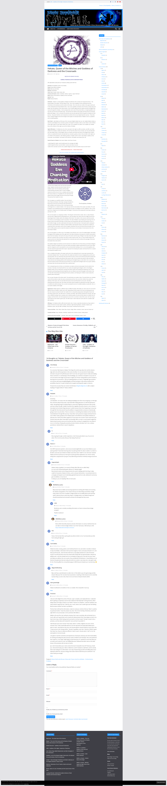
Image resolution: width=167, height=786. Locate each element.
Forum (101, 5)
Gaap (103, 162)
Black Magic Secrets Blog (112, 756)
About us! (52, 28)
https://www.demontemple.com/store (64, 527)
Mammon (104, 201)
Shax (103, 259)
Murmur (103, 210)
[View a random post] (119, 28)
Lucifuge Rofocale (105, 195)
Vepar (103, 285)
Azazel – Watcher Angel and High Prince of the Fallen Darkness (83, 764)
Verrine (103, 287)
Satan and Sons (110, 763)
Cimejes (103, 132)
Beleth (103, 111)
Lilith (101, 47)
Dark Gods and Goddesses (52, 65)
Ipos (102, 184)
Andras (103, 83)
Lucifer (103, 192)
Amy (102, 81)
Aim (102, 72)
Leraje (103, 188)
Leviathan (104, 190)
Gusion (103, 171)
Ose (102, 223)
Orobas (103, 220)
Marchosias (104, 207)
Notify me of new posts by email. (54, 714)
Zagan (103, 298)
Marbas (103, 205)
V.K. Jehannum (110, 770)
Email (48, 695)
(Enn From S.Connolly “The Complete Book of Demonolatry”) (72, 152)
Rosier (103, 242)
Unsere (103, 268)
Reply (51, 390)
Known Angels (102, 51)
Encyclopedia (107, 5)
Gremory (103, 169)
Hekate (60, 65)
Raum (103, 238)
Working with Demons (104, 303)
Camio (103, 128)
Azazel (103, 94)
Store (112, 5)
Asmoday (104, 89)
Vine (102, 289)
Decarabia (104, 141)
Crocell (103, 134)
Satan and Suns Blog (111, 758)
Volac (103, 291)
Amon (103, 78)
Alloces (103, 74)
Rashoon (103, 235)
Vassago (103, 283)
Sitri (102, 261)
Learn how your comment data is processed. (77, 719)
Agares (103, 70)
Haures (103, 180)
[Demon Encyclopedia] (47, 28)
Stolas (103, 263)
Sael (102, 248)
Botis (103, 119)
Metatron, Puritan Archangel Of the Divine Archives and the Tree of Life (58, 326)
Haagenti (103, 175)
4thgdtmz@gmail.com (82, 386)
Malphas (103, 199)
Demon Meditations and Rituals (106, 49)
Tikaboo (109, 772)
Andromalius (104, 87)
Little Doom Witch (111, 774)
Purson (103, 231)
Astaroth (103, 91)
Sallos (103, 250)
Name (48, 689)
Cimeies (103, 130)
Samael (103, 63)
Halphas (103, 177)
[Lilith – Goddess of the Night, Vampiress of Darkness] (89, 335)
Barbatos (103, 104)
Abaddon (104, 55)
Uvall (103, 272)
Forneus (103, 154)
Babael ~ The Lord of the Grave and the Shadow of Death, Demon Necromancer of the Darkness (83, 742)
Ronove (103, 240)
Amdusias (104, 76)
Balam (103, 102)
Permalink (66, 367)
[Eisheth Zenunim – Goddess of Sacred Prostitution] (71, 335)
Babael (103, 98)
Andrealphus (104, 85)
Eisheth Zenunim (104, 42)
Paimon (103, 227)
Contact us (118, 5)
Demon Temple (110, 765)
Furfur (103, 158)
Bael (102, 100)
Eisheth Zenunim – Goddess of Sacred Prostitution (61, 1)
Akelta (58, 74)
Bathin (103, 106)
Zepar (103, 300)
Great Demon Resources (73, 28)
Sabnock (103, 246)
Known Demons (102, 66)
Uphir (103, 270)
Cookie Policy (26, 784)
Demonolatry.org (111, 775)
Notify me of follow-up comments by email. (57, 709)
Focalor (103, 149)
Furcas (103, 156)
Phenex (103, 229)
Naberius (104, 214)
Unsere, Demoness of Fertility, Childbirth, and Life (84, 326)
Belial (103, 113)
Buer (103, 121)
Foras (103, 152)
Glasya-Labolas (105, 167)
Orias (103, 218)
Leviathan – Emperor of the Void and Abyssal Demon (82, 749)
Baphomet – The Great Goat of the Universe (53, 346)
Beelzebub (104, 109)
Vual (102, 293)
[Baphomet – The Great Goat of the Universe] (54, 335)
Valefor (103, 278)
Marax (103, 203)
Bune (103, 124)
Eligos (103, 145)
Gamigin (103, 164)
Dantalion (104, 139)
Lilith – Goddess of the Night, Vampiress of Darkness (89, 346)
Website (48, 701)
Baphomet (102, 40)
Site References (61, 28)
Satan (103, 255)
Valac (103, 276)
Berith (103, 115)
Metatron (104, 59)
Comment (49, 671)
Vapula (103, 281)
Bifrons (103, 117)
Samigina (104, 253)
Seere (103, 257)
